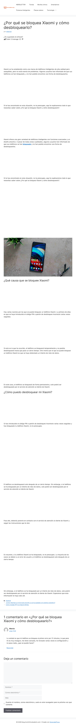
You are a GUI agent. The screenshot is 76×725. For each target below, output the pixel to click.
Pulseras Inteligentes (23, 10)
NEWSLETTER (20, 4)
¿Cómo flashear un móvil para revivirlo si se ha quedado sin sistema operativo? (30, 602)
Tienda (31, 4)
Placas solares (38, 10)
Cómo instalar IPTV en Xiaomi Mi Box (17, 605)
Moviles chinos (42, 4)
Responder (10, 648)
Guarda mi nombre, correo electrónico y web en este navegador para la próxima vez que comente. (39, 703)
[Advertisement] (38, 54)
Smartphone (55, 4)
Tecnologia (50, 10)
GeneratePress (55, 722)
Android (8, 600)
